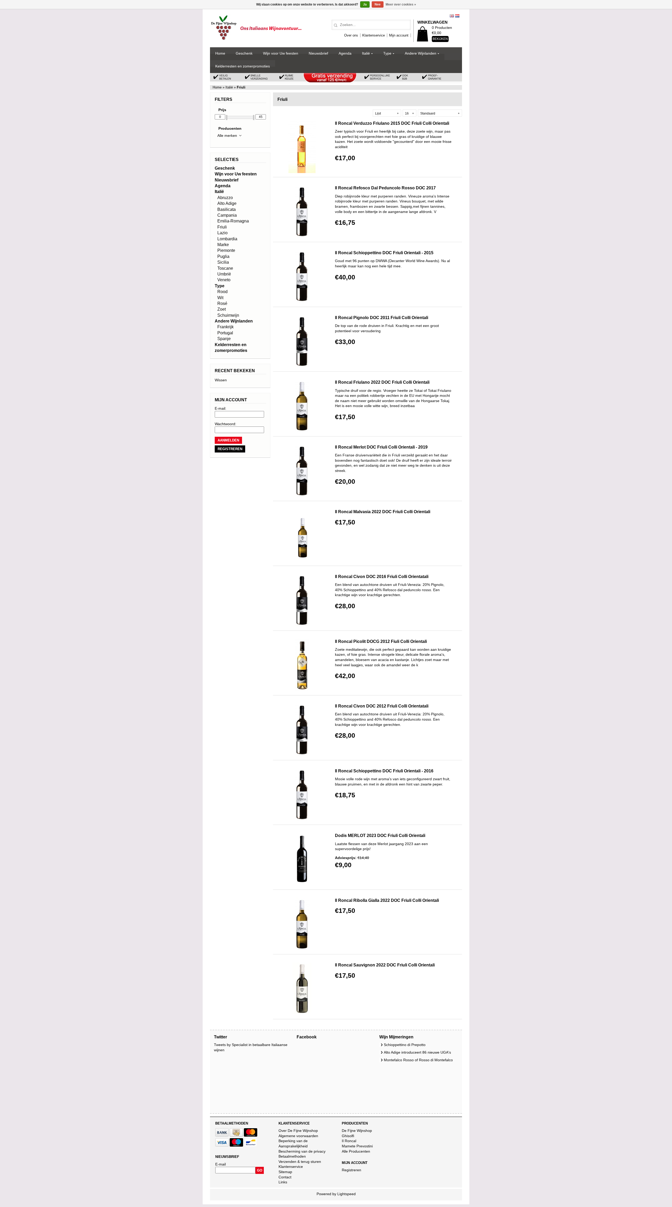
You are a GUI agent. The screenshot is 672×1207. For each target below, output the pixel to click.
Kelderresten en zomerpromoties (242, 66)
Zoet (221, 309)
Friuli (222, 227)
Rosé (222, 303)
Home (220, 53)
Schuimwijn (228, 315)
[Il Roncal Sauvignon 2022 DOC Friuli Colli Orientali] (302, 1013)
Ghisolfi (348, 1136)
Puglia (223, 256)
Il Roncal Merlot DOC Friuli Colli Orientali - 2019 (381, 447)
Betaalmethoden (292, 1156)
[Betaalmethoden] (222, 1135)
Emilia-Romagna (233, 221)
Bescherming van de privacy (302, 1151)
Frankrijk (225, 327)
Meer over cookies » (401, 4)
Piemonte (226, 250)
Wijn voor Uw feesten (280, 53)
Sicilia (223, 262)
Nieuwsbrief (318, 53)
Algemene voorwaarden (298, 1136)
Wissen (221, 380)
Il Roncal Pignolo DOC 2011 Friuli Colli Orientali (381, 317)
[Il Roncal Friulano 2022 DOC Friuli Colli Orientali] (302, 431)
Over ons (351, 35)
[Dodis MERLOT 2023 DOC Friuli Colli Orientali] (302, 884)
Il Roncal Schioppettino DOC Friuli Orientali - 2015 (384, 253)
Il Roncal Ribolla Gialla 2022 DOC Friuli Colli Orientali (387, 900)
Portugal (225, 333)
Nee (378, 4)
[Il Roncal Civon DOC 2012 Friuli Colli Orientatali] (302, 754)
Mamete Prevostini (357, 1146)
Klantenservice (373, 35)
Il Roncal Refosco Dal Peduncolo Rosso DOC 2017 (385, 188)
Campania (227, 215)
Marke (223, 244)
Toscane (225, 268)
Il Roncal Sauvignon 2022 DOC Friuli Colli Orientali (385, 965)
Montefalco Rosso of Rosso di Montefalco (418, 1060)
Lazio (222, 233)
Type (387, 53)
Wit (220, 297)
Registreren (351, 1170)
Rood (222, 291)
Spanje (224, 338)
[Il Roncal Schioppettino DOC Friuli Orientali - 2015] (302, 301)
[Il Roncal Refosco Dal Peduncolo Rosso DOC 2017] (302, 236)
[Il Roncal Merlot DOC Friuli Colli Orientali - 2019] (302, 495)
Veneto (223, 280)
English (452, 15)
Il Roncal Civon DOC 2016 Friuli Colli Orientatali (381, 576)
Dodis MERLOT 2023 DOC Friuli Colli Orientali (380, 835)
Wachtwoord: (225, 424)
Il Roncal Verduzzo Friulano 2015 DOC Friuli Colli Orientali (392, 123)
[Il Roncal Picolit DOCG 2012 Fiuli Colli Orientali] (302, 690)
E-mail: (220, 408)
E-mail (220, 1164)
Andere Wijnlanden (420, 53)
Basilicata (226, 209)
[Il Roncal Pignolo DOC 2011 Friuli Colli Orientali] (302, 366)
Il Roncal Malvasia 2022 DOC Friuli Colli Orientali (382, 511)
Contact (285, 1177)
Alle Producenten (356, 1151)
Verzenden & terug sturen (300, 1161)
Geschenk (244, 53)
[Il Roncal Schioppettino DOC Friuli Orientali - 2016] (302, 819)
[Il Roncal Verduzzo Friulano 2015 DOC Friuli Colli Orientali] (302, 172)
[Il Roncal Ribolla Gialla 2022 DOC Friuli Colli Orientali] (302, 949)
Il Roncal (349, 1141)
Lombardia (227, 239)
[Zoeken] (334, 25)
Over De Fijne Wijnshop (298, 1130)
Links (283, 1182)
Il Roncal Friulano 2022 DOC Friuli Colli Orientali (382, 382)
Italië (366, 53)
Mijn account (398, 35)
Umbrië (224, 274)
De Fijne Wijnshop (357, 1130)
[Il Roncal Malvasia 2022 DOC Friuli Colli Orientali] (302, 560)
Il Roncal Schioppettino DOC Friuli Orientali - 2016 (384, 771)
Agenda (345, 53)
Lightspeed (346, 1194)
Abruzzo (225, 197)
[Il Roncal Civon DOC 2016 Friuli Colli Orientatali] (302, 625)
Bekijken (440, 39)
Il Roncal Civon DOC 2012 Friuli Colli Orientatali (381, 706)
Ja (365, 4)
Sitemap (285, 1172)
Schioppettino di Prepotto (405, 1045)
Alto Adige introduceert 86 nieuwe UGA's (417, 1052)
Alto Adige (227, 203)
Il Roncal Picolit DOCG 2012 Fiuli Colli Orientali (381, 641)
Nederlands (457, 15)
